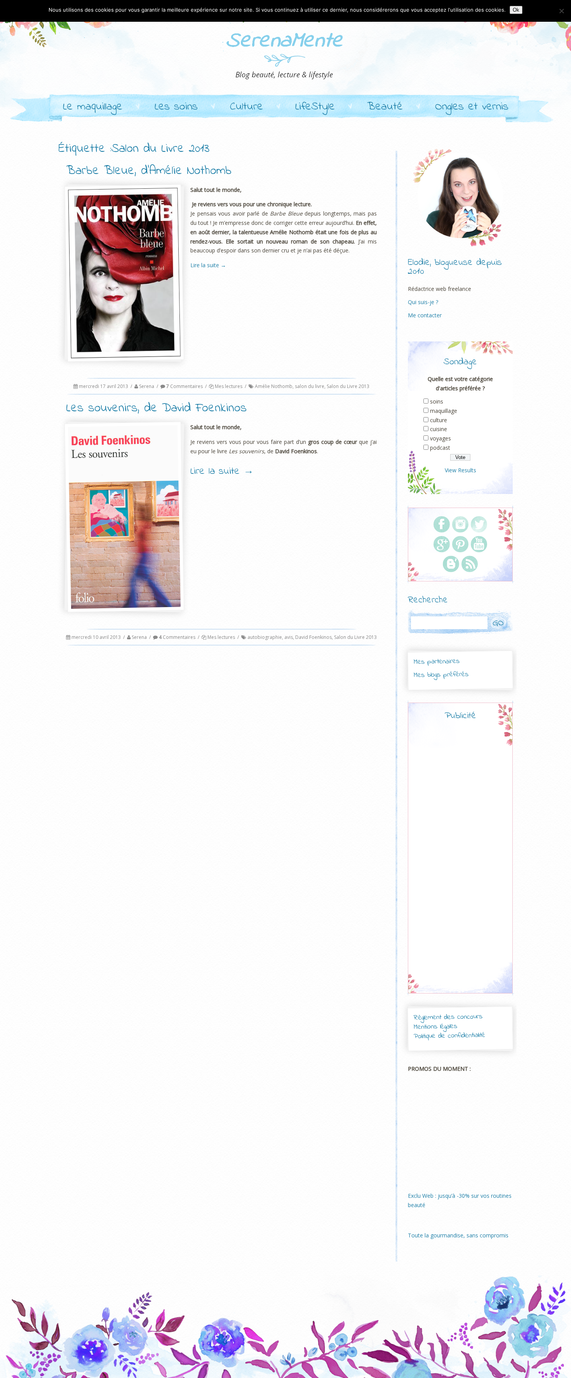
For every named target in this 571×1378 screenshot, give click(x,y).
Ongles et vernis (471, 107)
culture (438, 420)
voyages (440, 438)
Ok (516, 10)
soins (436, 401)
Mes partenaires (436, 661)
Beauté (385, 107)
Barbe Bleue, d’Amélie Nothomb (149, 171)
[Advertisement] (460, 863)
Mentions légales (435, 1026)
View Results (460, 470)
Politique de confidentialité (449, 1036)
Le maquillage (92, 107)
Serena (146, 386)
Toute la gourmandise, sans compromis (458, 1235)
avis (288, 637)
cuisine (438, 429)
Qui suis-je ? (423, 302)
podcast (440, 447)
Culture (246, 107)
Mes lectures (228, 386)
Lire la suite (208, 265)
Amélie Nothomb (273, 386)
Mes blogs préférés (441, 674)
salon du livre (309, 386)
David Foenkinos (313, 637)
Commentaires (184, 386)
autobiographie (264, 637)
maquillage (443, 410)
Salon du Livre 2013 (348, 386)
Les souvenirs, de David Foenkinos (156, 408)
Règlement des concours (447, 1017)
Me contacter (425, 315)
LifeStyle (315, 107)
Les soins (176, 107)
